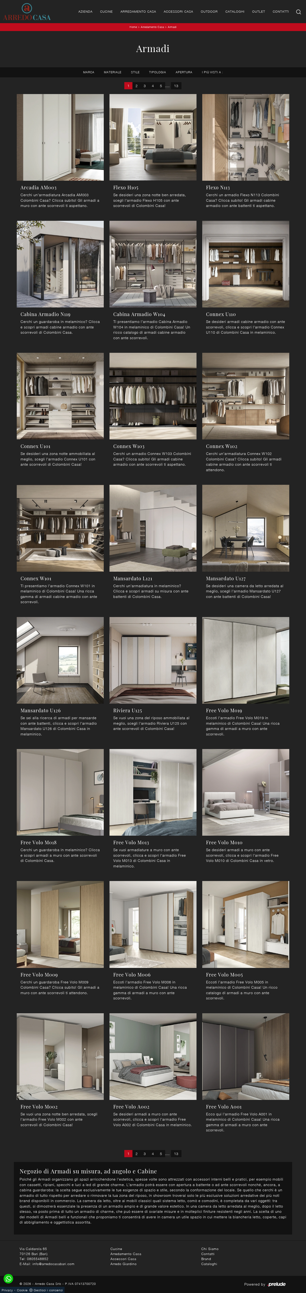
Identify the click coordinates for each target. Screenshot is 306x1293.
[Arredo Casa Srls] (27, 11)
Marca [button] (88, 72)
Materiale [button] (112, 72)
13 (176, 86)
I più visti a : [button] (212, 72)
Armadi (172, 26)
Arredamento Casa (138, 11)
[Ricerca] (299, 12)
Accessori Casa (178, 11)
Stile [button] (135, 72)
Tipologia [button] (157, 72)
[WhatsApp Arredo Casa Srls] (8, 1278)
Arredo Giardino (123, 1264)
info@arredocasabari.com (54, 1264)
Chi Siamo (210, 1249)
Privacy (7, 1290)
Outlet (258, 11)
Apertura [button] (184, 72)
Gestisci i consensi (48, 1290)
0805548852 (38, 1259)
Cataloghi (235, 11)
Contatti (281, 11)
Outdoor (209, 11)
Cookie (22, 1290)
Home (133, 26)
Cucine (106, 11)
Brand (206, 1259)
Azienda (85, 11)
